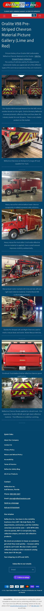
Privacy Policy (9, 450)
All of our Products (11, 474)
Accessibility (8, 459)
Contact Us (8, 445)
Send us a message (11, 503)
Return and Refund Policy (13, 454)
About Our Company (11, 440)
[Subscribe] (32, 569)
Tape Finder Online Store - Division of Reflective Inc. (21, 590)
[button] (4, 16)
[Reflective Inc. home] (22, 5)
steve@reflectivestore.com (19, 498)
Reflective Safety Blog (12, 469)
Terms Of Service (10, 464)
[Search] (34, 15)
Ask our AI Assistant (12, 507)
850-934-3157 (15, 494)
